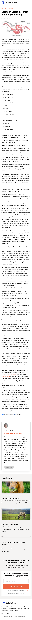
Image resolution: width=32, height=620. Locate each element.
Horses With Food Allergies (10, 498)
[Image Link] (6, 425)
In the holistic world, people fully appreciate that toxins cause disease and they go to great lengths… (15, 529)
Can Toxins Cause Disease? (10, 524)
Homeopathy (5, 376)
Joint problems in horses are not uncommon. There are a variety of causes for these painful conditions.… (14, 549)
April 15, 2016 (5, 18)
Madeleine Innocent (13, 433)
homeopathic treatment (8, 374)
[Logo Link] (9, 2)
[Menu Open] (28, 2)
